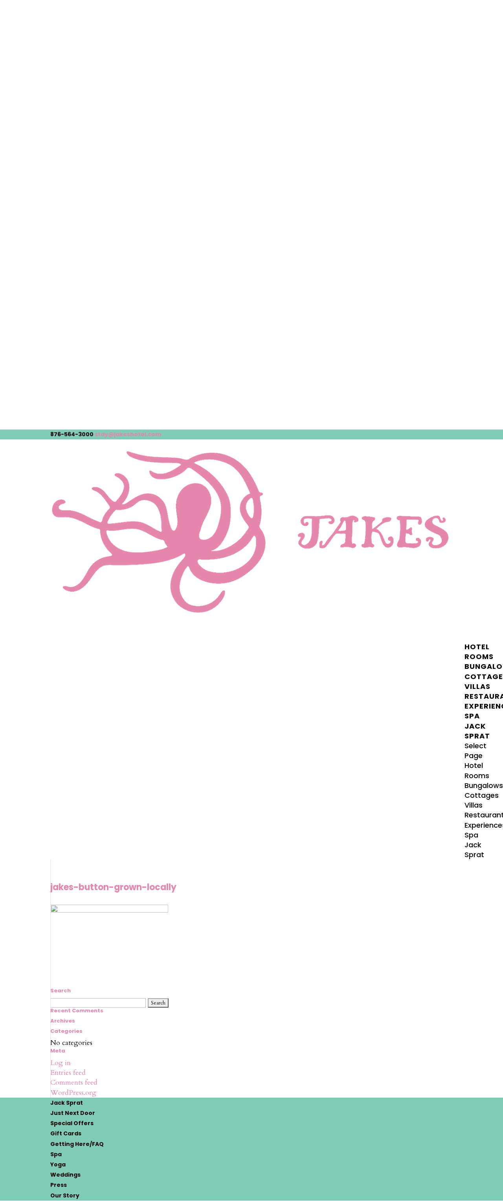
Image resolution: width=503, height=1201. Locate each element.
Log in (60, 1063)
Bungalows (483, 785)
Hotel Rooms (479, 651)
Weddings (65, 1175)
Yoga (58, 1164)
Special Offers (72, 1123)
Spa (471, 835)
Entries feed (68, 1073)
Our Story (64, 1195)
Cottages (481, 795)
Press (58, 1185)
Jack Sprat (477, 731)
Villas (473, 805)
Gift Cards (65, 1133)
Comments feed (73, 1082)
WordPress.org (73, 1093)
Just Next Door (72, 1113)
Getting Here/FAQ (77, 1144)
